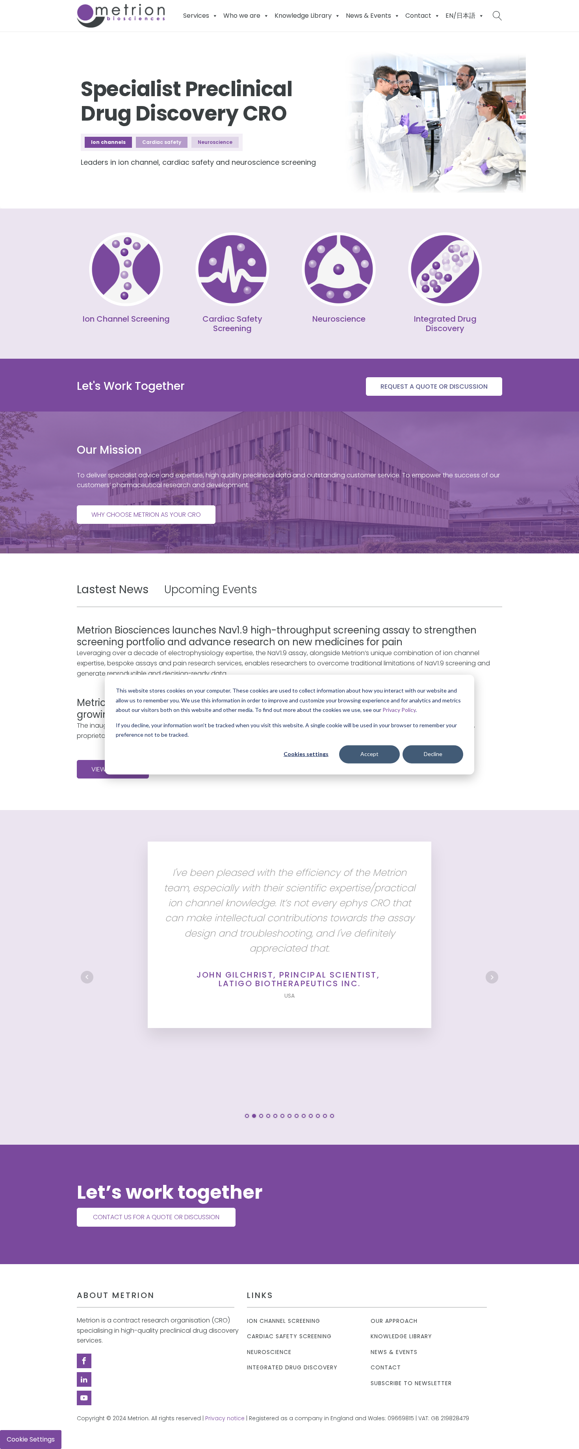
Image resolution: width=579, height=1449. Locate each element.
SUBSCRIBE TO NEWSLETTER (411, 1383)
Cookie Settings (31, 1439)
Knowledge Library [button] (303, 15)
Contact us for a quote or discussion (156, 1217)
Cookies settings (306, 754)
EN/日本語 (460, 15)
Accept (369, 754)
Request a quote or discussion (434, 386)
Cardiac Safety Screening (289, 1336)
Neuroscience (215, 142)
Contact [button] (418, 15)
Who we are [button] (241, 15)
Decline (433, 754)
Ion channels (108, 142)
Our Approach (394, 1321)
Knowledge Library (401, 1336)
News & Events (368, 15)
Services (196, 15)
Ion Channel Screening (283, 1321)
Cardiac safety (161, 142)
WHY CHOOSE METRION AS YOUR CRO (146, 514)
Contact (386, 1368)
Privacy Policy (399, 709)
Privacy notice (225, 1418)
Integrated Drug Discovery (292, 1368)
